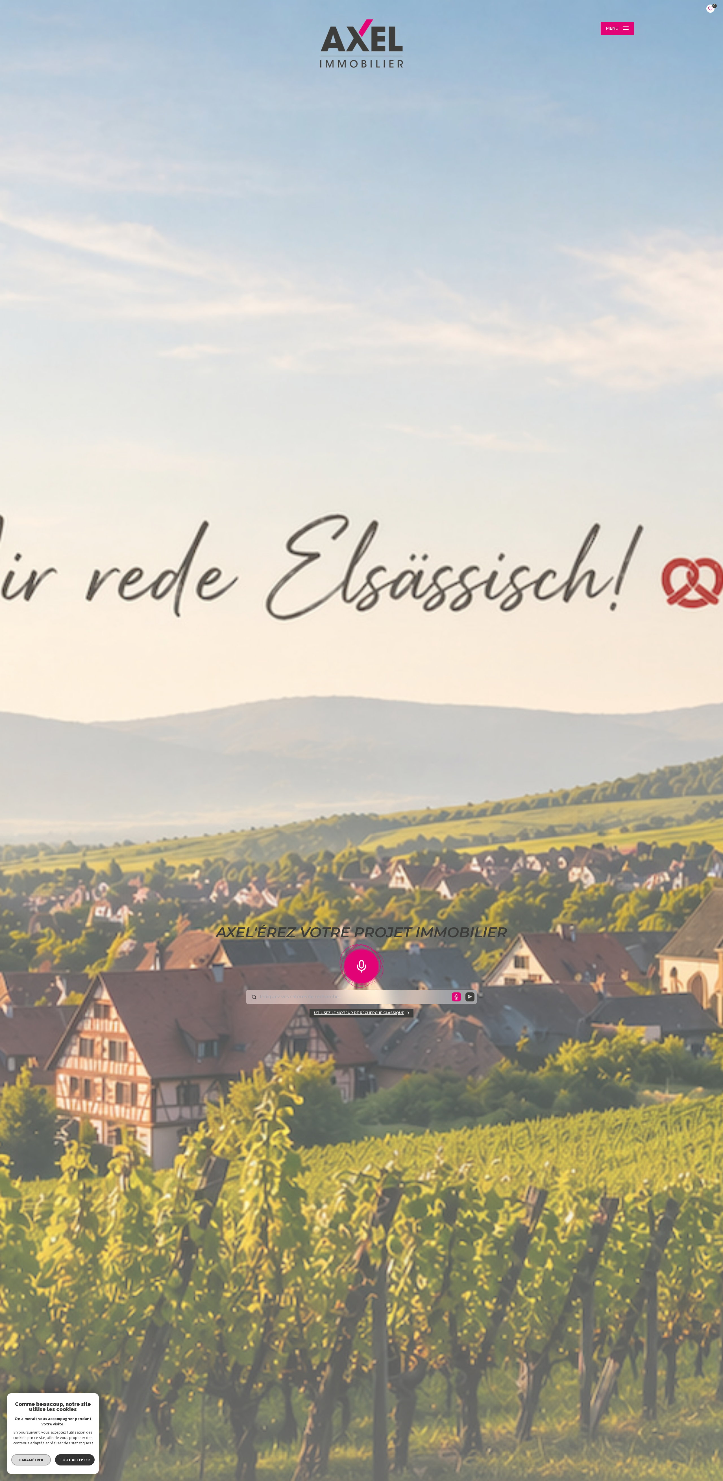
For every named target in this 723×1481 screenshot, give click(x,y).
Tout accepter (75, 1459)
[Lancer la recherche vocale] (361, 965)
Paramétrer (31, 1459)
